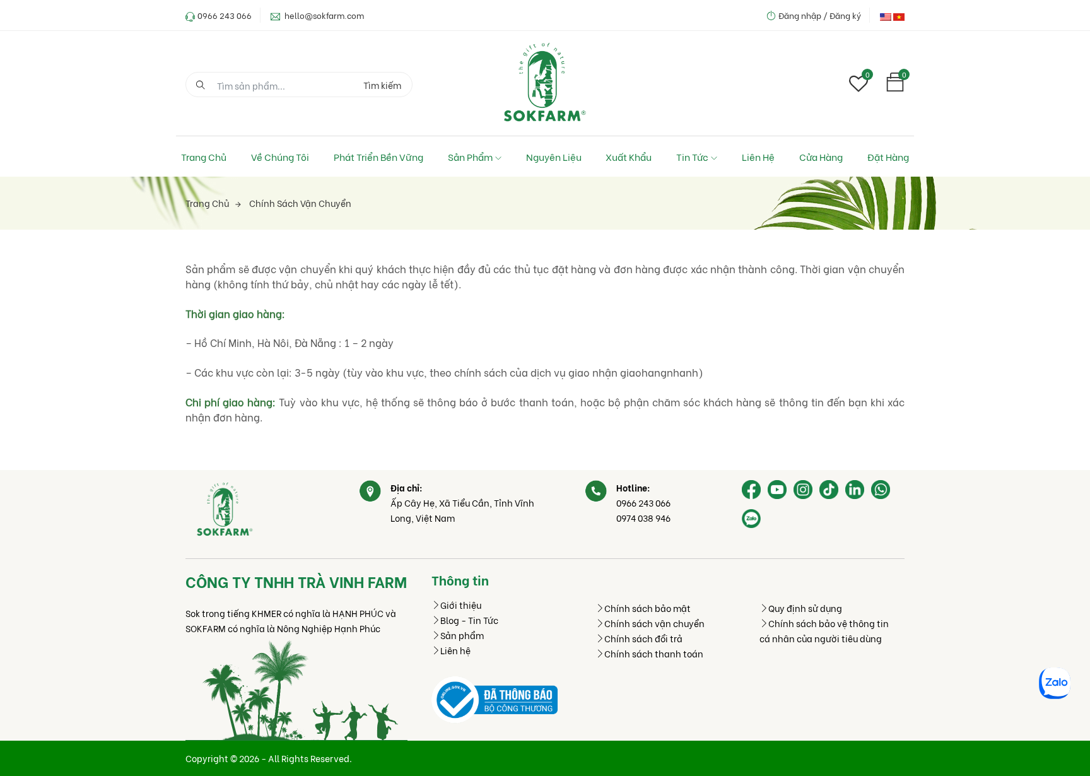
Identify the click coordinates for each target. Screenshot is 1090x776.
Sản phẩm (470, 156)
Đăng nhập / (803, 15)
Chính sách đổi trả (643, 638)
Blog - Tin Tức (469, 619)
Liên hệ (758, 156)
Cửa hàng (821, 156)
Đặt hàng (888, 156)
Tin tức (692, 156)
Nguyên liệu (554, 156)
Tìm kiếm (382, 84)
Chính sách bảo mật (647, 607)
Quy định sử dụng (805, 607)
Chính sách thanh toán (653, 653)
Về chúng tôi (280, 156)
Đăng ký (845, 15)
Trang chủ (203, 156)
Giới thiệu (460, 604)
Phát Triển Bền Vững (378, 156)
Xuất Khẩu (629, 156)
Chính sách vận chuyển (300, 202)
